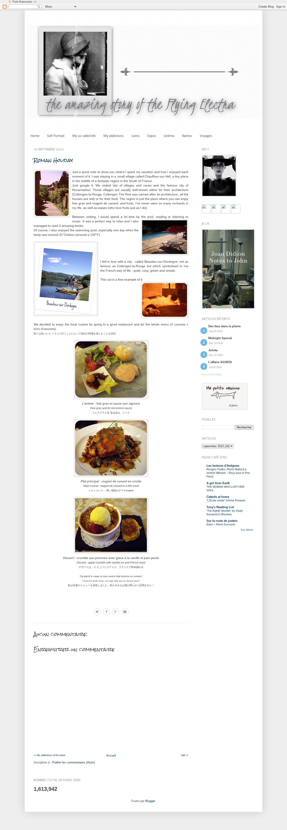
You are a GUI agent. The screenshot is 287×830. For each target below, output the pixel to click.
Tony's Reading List (220, 507)
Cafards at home (218, 496)
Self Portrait (56, 136)
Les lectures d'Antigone (223, 465)
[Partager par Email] (124, 611)
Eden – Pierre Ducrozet (221, 524)
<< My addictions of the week (49, 755)
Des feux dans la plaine (224, 326)
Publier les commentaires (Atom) (73, 762)
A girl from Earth (218, 483)
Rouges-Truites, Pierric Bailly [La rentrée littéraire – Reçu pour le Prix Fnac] (228, 473)
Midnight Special (220, 338)
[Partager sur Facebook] (106, 611)
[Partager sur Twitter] (97, 611)
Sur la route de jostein (222, 520)
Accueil (111, 755)
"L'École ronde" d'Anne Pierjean (226, 500)
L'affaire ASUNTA (220, 362)
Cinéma (169, 136)
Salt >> (184, 755)
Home (34, 136)
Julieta (212, 350)
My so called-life (84, 136)
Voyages (206, 136)
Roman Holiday (53, 160)
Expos (151, 136)
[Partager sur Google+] (115, 611)
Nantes (187, 136)
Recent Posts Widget (212, 374)
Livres (135, 136)
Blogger (150, 801)
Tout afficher (247, 530)
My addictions (113, 136)
